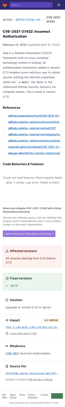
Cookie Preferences (57, 396)
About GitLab (13, 396)
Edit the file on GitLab (40, 379)
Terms (22, 394)
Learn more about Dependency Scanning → (29, 233)
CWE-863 (12, 353)
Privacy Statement (33, 396)
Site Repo (4, 396)
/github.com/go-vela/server (34, 153)
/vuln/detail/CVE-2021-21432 (36, 147)
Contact (44, 394)
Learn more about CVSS (23, 333)
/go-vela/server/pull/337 (32, 128)
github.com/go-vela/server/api (35, 19)
